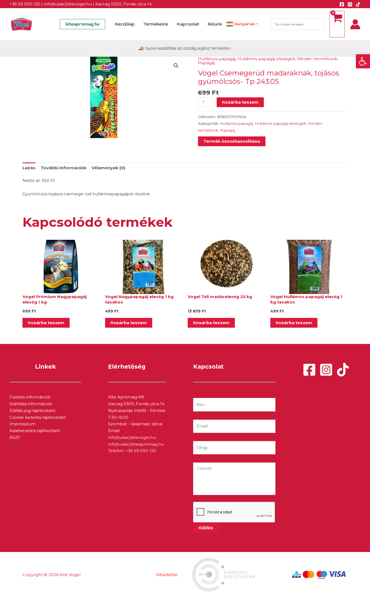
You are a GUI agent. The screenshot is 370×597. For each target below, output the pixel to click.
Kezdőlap (125, 24)
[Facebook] (341, 4)
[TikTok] (358, 4)
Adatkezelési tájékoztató (34, 430)
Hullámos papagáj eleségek (266, 58)
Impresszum (22, 423)
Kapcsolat (188, 24)
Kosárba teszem (240, 102)
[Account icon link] (355, 24)
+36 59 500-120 (24, 4)
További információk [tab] (63, 167)
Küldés (206, 528)
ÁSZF (14, 437)
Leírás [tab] (28, 167)
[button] (363, 61)
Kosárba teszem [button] (46, 322)
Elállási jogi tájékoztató (32, 410)
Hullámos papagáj (217, 58)
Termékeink (155, 24)
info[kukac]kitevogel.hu (68, 4)
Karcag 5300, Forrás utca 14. (123, 4)
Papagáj (206, 62)
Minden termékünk (317, 58)
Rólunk (215, 24)
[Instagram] (350, 4)
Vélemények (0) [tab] (108, 167)
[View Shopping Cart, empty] (337, 24)
